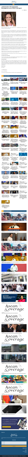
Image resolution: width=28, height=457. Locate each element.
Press (26, 450)
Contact (26, 452)
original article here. (19, 72)
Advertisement (25, 451)
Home (26, 449)
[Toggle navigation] (13, 4)
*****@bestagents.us (4, 69)
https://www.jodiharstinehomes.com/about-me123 (10, 57)
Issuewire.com (14, 30)
